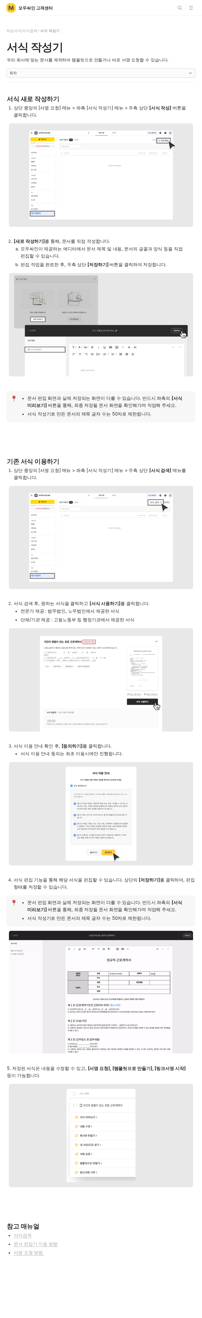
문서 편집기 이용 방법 (36, 1244)
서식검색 (23, 1235)
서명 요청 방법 (29, 1252)
